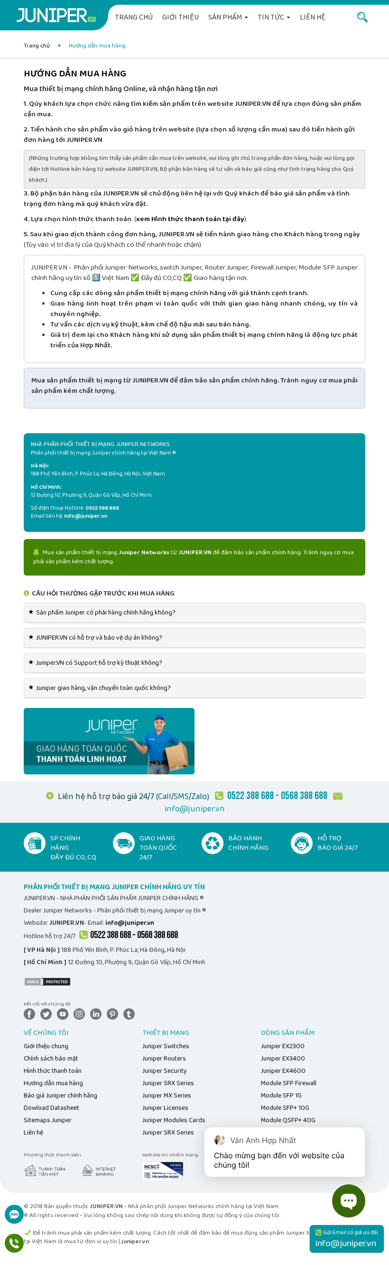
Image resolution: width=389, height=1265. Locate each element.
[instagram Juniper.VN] (81, 1013)
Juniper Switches (165, 1046)
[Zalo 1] (14, 1219)
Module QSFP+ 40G (288, 1120)
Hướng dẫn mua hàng (53, 1083)
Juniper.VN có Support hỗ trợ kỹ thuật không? (96, 663)
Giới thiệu (180, 17)
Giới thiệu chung (46, 1046)
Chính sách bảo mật (51, 1058)
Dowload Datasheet (51, 1108)
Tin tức (272, 17)
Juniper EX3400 (283, 1058)
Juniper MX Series (166, 1095)
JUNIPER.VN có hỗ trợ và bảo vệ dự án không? (96, 637)
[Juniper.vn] (56, 16)
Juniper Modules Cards (173, 1120)
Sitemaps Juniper (48, 1120)
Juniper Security (164, 1071)
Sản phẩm (225, 17)
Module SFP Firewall (288, 1083)
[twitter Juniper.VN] (48, 1013)
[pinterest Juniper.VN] (114, 1013)
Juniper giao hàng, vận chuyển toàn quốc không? (101, 688)
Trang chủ (134, 17)
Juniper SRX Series (168, 1083)
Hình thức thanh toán (53, 1071)
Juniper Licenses (165, 1108)
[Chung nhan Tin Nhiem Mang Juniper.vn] (162, 1171)
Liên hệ (312, 17)
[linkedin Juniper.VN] (97, 1013)
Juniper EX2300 (283, 1046)
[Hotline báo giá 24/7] (14, 1248)
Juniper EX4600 (283, 1071)
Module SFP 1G (281, 1095)
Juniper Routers (164, 1058)
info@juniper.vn (195, 809)
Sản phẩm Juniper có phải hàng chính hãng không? (103, 612)
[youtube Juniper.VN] (64, 1013)
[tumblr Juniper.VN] (131, 1013)
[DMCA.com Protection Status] (47, 981)
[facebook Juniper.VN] (31, 1013)
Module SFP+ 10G (285, 1108)
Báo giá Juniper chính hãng (60, 1095)
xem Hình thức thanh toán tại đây (190, 219)
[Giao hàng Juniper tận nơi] (109, 740)
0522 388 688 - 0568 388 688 (134, 935)
